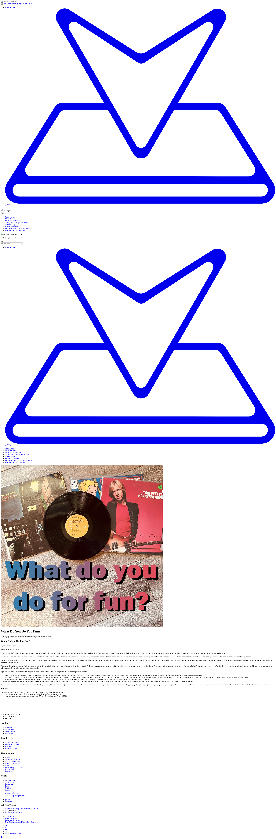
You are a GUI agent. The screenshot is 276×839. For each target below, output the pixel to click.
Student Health (27, 4)
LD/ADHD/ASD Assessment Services (18, 228)
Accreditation (9, 733)
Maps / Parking (10, 780)
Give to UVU (10, 769)
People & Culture (11, 748)
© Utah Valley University (14, 812)
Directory (8, 746)
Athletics (8, 757)
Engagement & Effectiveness (15, 767)
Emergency (9, 784)
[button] (138, 2)
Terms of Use (9, 816)
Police (7, 786)
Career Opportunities (12, 742)
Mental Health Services (13, 221)
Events (9, 801)
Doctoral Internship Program (15, 230)
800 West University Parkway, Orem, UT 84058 (21, 809)
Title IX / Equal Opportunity (14, 796)
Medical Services (11, 219)
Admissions (9, 728)
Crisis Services (10, 217)
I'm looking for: (6, 211)
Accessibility (9, 792)
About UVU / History (12, 763)
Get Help (8, 788)
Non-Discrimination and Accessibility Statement (21, 822)
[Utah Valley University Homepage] (11, 4)
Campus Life (9, 729)
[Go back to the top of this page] (2, 837)
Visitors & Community (13, 759)
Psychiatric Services (12, 227)
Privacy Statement (11, 818)
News (10, 799)
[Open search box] (2, 209)
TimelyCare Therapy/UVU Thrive (17, 223)
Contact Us (9, 771)
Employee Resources (12, 744)
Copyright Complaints (12, 820)
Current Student (10, 731)
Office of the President (12, 761)
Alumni (7, 765)
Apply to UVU (10, 7)
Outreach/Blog (10, 225)
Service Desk (9, 782)
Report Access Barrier (12, 794)
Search (7, 790)
